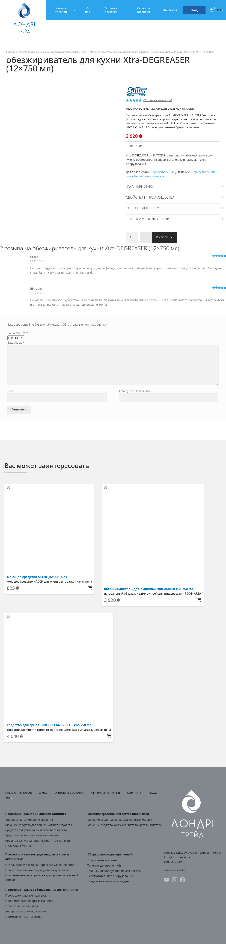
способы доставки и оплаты (145, 176)
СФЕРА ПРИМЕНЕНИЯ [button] (143, 208)
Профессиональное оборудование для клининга (41, 890)
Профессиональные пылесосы (26, 895)
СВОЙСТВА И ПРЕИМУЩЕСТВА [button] (150, 197)
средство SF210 (204, 172)
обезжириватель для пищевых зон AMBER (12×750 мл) (149, 589)
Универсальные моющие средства (29, 820)
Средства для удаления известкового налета (36, 830)
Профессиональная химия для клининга (35, 814)
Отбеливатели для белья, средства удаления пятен (40, 865)
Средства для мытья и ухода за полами (32, 835)
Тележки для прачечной (104, 865)
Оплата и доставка (111, 10)
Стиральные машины (102, 860)
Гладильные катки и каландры (108, 881)
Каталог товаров (61, 10)
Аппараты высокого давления (26, 911)
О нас (87, 10)
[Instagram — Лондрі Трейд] (174, 880)
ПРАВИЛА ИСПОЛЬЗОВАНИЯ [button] (148, 219)
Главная (10, 51)
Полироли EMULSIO (18, 846)
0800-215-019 (173, 862)
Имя (10, 391)
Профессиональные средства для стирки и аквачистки (37, 856)
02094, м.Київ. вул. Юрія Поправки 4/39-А (192, 853)
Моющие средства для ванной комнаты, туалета (38, 825)
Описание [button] (135, 146)
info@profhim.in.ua (177, 857)
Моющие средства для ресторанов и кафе (63, 51)
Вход (194, 10)
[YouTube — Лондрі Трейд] (166, 880)
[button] (90, 588)
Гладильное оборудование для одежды (114, 871)
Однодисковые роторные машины (29, 901)
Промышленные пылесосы (24, 917)
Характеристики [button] (140, 186)
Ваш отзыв (16, 342)
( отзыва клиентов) (157, 100)
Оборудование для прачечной (110, 854)
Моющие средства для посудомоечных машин (119, 820)
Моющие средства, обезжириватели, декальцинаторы (120, 51)
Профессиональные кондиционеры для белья (37, 870)
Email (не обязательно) (135, 391)
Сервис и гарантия (143, 10)
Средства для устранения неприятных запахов (37, 841)
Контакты (170, 10)
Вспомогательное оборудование (110, 876)
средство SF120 (163, 172)
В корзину (164, 237)
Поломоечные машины (21, 906)
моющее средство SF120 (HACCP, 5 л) (37, 577)
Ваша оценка (17, 333)
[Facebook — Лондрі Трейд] (182, 880)
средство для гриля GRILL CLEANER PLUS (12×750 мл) (50, 725)
